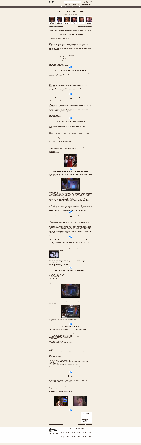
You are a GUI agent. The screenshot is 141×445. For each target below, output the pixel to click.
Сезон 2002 (58, 9)
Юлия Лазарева (66, 23)
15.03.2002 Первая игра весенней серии (56, 26)
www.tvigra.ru (75, 441)
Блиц (73, 6)
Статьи (88, 6)
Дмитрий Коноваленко (59, 23)
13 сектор (63, 6)
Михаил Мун (74, 23)
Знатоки (50, 6)
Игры (54, 6)
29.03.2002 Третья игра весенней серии (85, 26)
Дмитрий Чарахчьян (89, 23)
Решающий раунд (68, 6)
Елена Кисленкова (52, 23)
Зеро (80, 6)
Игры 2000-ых (54, 9)
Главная (50, 9)
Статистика (59, 6)
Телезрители (84, 6)
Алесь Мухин (82, 23)
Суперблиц (77, 6)
